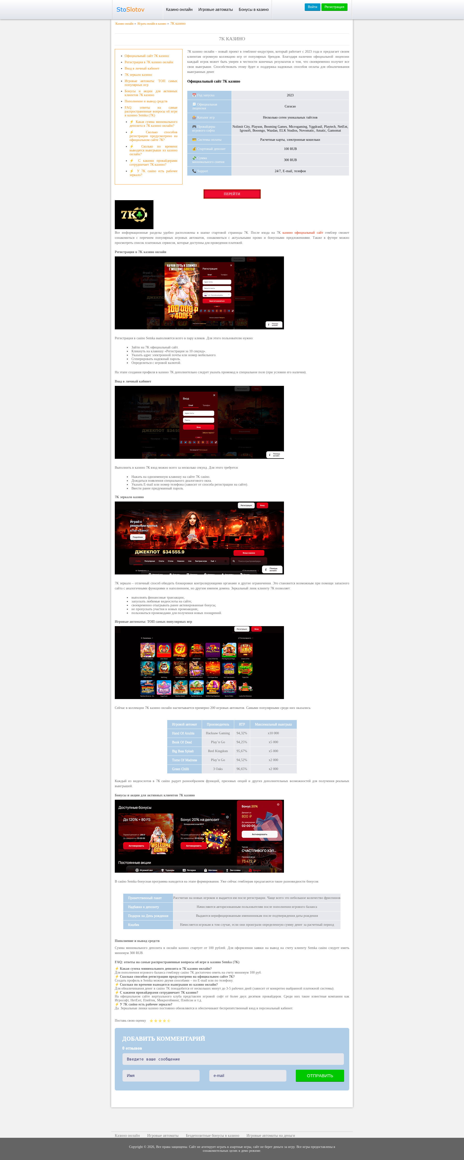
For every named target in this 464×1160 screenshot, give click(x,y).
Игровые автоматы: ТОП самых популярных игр (151, 83)
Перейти (232, 194)
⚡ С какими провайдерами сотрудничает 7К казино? (153, 162)
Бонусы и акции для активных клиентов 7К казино (151, 93)
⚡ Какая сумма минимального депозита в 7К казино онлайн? (153, 123)
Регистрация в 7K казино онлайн (149, 62)
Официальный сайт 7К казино (147, 56)
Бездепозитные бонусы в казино (212, 1135)
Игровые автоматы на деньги (270, 1135)
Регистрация (334, 7)
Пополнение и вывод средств (146, 101)
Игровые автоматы (215, 9)
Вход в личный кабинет (142, 68)
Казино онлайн (179, 9)
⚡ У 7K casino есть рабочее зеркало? (153, 173)
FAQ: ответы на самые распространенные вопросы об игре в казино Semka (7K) (151, 111)
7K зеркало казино (138, 75)
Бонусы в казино (254, 9)
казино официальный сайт (303, 232)
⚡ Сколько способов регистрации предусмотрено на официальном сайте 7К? (153, 136)
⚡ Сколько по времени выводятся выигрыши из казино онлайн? (153, 150)
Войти (312, 7)
